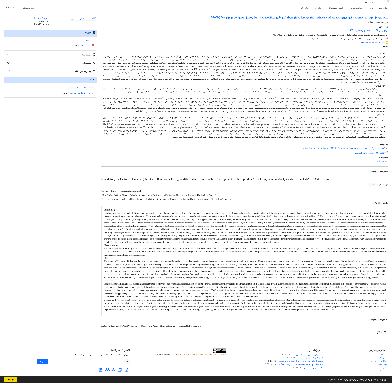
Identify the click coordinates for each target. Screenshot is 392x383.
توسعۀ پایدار (323, 148)
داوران (318, 8)
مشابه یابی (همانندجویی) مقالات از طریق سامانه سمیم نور (300, 361)
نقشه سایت (382, 371)
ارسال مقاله (382, 364)
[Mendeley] (107, 370)
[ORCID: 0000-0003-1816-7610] (350, 29)
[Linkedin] (119, 370)
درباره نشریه (381, 358)
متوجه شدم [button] (10, 379)
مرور (371, 8)
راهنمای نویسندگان (335, 8)
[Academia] (113, 370)
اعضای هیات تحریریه (378, 361)
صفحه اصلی (383, 8)
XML (88, 41)
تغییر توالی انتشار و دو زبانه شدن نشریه (307, 355)
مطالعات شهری (381, 161)
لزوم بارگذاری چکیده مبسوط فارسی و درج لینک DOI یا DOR (294, 364)
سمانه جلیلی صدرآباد (363, 30)
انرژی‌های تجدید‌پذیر (378, 148)
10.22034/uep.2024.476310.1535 (370, 42)
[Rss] (100, 370)
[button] (324, 379)
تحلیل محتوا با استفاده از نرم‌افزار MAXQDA (349, 148)
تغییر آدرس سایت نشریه (312, 367)
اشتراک (42, 361)
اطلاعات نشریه (356, 8)
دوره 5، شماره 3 (41, 18)
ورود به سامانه (28, 8)
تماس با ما (304, 8)
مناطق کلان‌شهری (308, 148)
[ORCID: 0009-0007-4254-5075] (377, 29)
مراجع (379, 331)
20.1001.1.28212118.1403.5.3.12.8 (370, 153)
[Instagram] (126, 370)
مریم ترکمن (383, 30)
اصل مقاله (82, 45)
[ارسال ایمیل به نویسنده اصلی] (353, 29)
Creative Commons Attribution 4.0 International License (202, 354)
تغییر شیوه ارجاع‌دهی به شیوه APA (303, 358)
